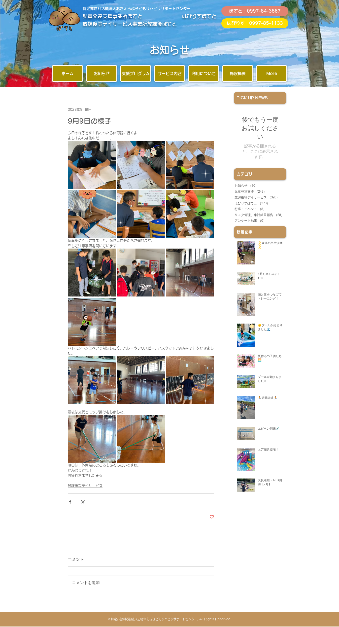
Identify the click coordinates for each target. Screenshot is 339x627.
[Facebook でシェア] (70, 501)
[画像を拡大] (92, 165)
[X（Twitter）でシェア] (82, 501)
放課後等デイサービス (85, 485)
